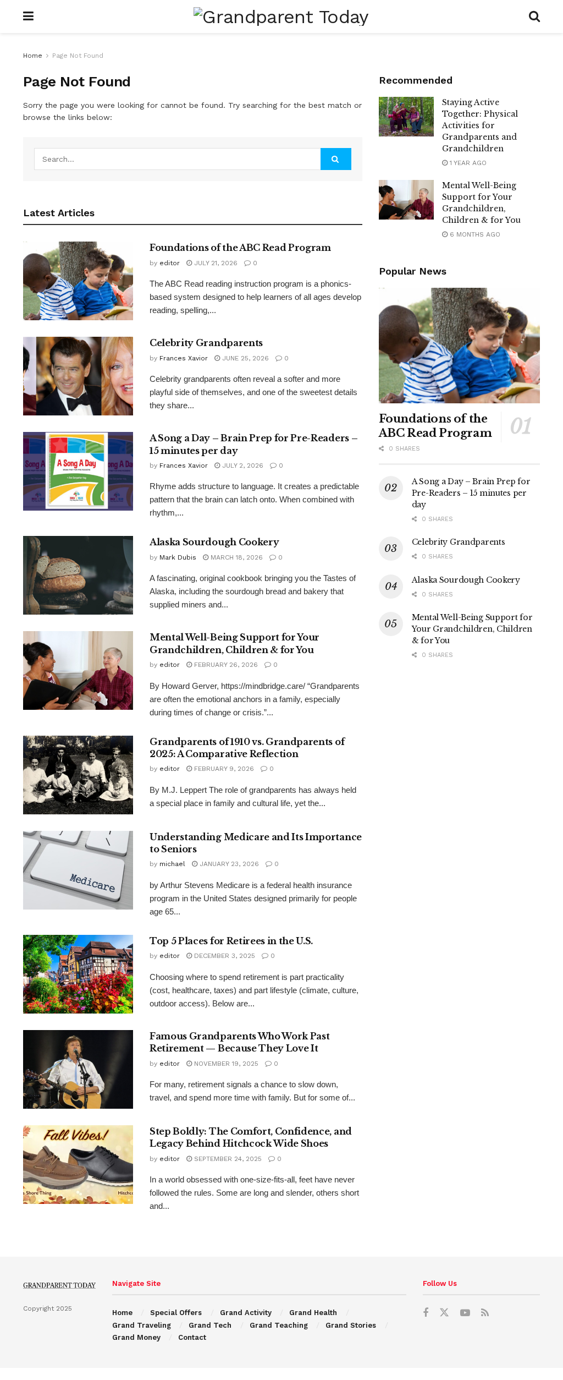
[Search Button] (534, 16)
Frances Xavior (183, 358)
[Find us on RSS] (485, 1313)
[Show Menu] (28, 16)
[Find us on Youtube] (465, 1313)
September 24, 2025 (227, 1159)
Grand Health (313, 1312)
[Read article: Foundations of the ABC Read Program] (78, 281)
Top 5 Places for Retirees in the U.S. (231, 940)
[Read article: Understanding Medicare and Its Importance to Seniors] (78, 870)
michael (172, 864)
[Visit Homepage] (281, 16)
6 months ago (474, 234)
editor (169, 263)
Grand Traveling (141, 1325)
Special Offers (176, 1312)
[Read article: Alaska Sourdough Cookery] (78, 575)
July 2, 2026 (241, 465)
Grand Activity (246, 1312)
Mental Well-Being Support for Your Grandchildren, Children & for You (472, 628)
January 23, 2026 (228, 864)
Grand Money (136, 1337)
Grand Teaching (279, 1325)
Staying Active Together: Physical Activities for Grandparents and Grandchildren (480, 125)
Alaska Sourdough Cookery (214, 541)
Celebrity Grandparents (206, 342)
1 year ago (467, 163)
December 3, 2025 (223, 956)
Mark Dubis (177, 557)
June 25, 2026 (244, 358)
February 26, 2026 (225, 665)
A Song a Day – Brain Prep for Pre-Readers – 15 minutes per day (471, 493)
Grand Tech (210, 1325)
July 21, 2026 (215, 263)
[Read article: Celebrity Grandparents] (78, 376)
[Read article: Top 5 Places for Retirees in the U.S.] (78, 974)
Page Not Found (77, 55)
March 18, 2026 (235, 557)
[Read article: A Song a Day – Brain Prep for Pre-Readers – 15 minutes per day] (78, 471)
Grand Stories (350, 1325)
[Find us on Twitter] (444, 1312)
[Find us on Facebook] (425, 1313)
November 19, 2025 (225, 1063)
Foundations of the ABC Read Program (240, 247)
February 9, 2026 (223, 769)
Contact (192, 1337)
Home (32, 55)
